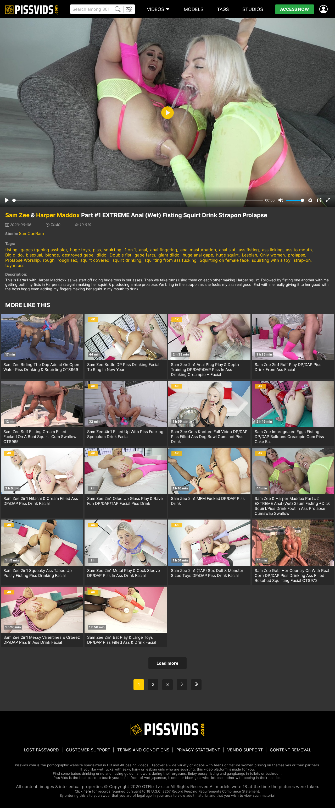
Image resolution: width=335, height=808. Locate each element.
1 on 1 (130, 249)
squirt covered (94, 260)
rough (48, 260)
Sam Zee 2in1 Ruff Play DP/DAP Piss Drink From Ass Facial (288, 367)
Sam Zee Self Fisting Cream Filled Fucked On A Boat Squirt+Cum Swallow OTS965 (39, 436)
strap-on (302, 260)
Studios (252, 9)
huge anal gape (198, 255)
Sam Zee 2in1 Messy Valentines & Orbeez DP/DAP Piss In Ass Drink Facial (41, 640)
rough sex (67, 260)
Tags (223, 9)
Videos (155, 9)
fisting (11, 249)
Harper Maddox (58, 215)
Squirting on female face (224, 260)
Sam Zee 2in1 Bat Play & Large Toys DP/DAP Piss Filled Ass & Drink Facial (121, 640)
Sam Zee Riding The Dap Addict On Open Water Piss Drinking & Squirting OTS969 (41, 367)
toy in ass (14, 265)
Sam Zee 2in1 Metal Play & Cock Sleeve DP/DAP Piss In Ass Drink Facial (123, 573)
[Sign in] (324, 9)
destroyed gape (77, 255)
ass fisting (249, 249)
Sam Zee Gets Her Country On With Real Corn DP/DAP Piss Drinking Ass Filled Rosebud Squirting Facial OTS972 (292, 575)
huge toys (80, 249)
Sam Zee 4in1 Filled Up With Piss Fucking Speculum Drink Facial (125, 434)
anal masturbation (198, 249)
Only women (272, 255)
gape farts (145, 255)
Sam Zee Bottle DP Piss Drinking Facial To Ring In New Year (123, 367)
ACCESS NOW (294, 9)
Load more (167, 663)
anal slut (227, 249)
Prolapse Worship (22, 260)
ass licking (272, 249)
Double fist (120, 255)
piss (97, 249)
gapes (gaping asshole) (44, 249)
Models (193, 9)
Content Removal (290, 749)
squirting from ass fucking (170, 260)
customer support (88, 749)
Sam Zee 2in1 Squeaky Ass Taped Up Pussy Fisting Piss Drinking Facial (37, 573)
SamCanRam (31, 233)
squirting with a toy (271, 260)
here (87, 791)
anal (143, 249)
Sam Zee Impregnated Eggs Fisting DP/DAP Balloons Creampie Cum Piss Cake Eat (289, 436)
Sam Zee (17, 215)
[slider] (137, 200)
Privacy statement (198, 749)
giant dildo (169, 255)
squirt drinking (127, 260)
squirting (112, 249)
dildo (102, 255)
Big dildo (14, 255)
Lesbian (249, 255)
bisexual (34, 255)
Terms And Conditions (143, 749)
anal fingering (163, 249)
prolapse (296, 255)
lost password (41, 749)
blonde (52, 255)
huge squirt (227, 255)
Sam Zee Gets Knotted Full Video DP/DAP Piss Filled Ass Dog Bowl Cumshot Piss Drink (209, 436)
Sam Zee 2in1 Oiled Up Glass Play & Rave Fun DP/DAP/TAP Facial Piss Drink (125, 501)
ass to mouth (299, 249)
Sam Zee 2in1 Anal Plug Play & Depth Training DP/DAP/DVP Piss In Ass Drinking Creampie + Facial (205, 369)
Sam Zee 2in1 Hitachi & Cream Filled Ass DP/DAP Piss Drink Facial (40, 501)
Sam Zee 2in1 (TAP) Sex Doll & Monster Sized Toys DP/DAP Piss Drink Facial (207, 573)
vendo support (245, 749)
